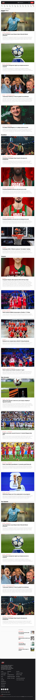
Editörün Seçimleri (21, 631)
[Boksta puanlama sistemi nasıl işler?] (32, 638)
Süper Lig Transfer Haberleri (10, 585)
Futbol (4, 32)
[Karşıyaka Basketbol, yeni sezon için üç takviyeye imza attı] (17, 206)
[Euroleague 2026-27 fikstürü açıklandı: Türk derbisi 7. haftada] (17, 236)
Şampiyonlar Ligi (8, 32)
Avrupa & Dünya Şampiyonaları (11, 368)
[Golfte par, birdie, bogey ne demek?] (32, 649)
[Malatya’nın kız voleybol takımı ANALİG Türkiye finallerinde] (17, 328)
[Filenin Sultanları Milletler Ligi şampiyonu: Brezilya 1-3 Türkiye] (17, 299)
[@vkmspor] (1, 689)
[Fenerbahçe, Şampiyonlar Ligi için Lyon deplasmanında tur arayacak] (17, 52)
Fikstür (32, 2)
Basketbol (4, 156)
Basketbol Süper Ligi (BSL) (10, 217)
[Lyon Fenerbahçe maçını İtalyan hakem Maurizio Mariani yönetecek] (17, 21)
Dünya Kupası (10, 431)
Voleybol (4, 278)
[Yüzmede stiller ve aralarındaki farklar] (32, 644)
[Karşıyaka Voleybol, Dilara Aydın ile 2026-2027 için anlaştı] (17, 267)
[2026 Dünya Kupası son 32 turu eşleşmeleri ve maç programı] (17, 481)
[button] (25, 2)
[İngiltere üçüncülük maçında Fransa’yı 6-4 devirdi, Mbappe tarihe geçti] (17, 420)
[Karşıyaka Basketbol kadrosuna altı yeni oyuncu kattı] (17, 176)
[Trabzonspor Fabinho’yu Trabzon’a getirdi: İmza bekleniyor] (17, 84)
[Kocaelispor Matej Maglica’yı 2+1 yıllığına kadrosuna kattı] (17, 115)
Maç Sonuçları (8, 399)
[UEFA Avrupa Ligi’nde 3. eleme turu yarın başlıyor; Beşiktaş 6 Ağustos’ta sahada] (17, 388)
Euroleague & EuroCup (10, 156)
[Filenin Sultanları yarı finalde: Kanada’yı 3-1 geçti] (17, 357)
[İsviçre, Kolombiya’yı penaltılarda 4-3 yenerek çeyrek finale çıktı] (17, 451)
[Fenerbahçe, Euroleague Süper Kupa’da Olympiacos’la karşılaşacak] (17, 145)
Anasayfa (2, 8)
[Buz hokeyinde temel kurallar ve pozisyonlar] (32, 633)
